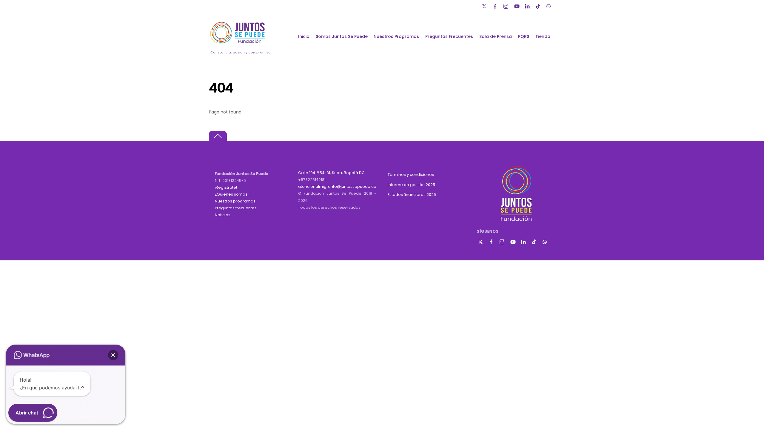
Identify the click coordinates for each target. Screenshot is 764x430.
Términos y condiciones (411, 174)
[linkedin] (528, 5)
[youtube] (517, 5)
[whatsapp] (549, 5)
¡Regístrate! (226, 187)
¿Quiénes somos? (232, 194)
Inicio (303, 36)
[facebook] (496, 5)
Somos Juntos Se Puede (342, 36)
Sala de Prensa (495, 36)
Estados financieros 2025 (412, 194)
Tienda (542, 36)
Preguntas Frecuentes (449, 36)
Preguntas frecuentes (236, 208)
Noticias (222, 214)
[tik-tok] (539, 5)
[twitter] (485, 5)
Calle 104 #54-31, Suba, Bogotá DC (331, 172)
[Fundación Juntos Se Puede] (239, 42)
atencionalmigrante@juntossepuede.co (337, 186)
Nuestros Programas (396, 36)
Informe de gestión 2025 (411, 184)
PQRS (523, 36)
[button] (113, 355)
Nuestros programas (235, 201)
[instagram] (506, 5)
